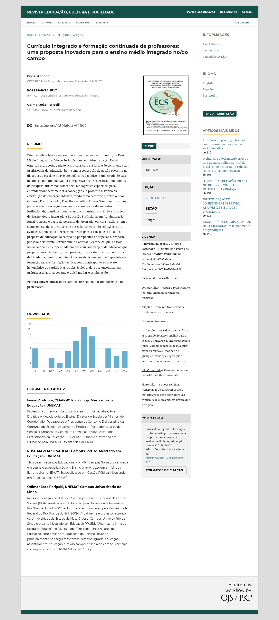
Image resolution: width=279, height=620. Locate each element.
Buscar (243, 22)
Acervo (64, 22)
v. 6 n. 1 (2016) (61, 35)
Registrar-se (228, 11)
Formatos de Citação (164, 470)
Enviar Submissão (219, 113)
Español (208, 89)
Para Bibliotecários (215, 56)
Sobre (101, 22)
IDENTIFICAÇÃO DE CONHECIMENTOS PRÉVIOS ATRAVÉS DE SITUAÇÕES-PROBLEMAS (222, 205)
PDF (150, 146)
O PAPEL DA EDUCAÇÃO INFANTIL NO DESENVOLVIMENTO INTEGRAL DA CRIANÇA (226, 185)
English (208, 83)
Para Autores (211, 50)
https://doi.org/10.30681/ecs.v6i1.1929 (60, 126)
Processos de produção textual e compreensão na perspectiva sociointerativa (225, 144)
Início (31, 22)
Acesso (247, 11)
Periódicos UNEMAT (201, 11)
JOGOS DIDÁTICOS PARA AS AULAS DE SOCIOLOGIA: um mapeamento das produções (227, 226)
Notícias (83, 22)
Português (210, 95)
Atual (47, 22)
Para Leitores (211, 44)
